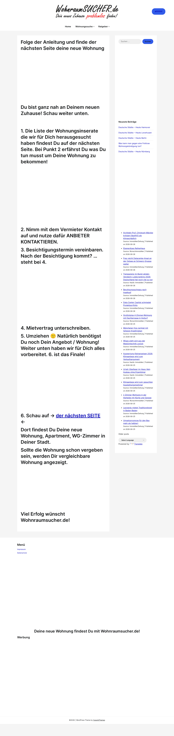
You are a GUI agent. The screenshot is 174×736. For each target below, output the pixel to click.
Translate (138, 444)
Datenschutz (22, 553)
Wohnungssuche (84, 26)
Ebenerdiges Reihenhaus (134, 248)
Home (68, 26)
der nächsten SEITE (78, 415)
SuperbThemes (99, 720)
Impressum (21, 549)
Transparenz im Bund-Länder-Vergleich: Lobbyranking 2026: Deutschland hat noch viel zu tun (138, 277)
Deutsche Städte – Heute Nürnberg (134, 151)
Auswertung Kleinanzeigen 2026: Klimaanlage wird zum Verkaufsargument (138, 356)
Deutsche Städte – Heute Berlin (132, 138)
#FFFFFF (158, 11)
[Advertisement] (63, 80)
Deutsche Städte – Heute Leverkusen (135, 132)
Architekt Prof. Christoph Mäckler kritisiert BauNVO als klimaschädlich (138, 236)
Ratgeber (103, 26)
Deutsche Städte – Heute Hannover (134, 127)
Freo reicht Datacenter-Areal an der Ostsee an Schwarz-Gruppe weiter (137, 261)
